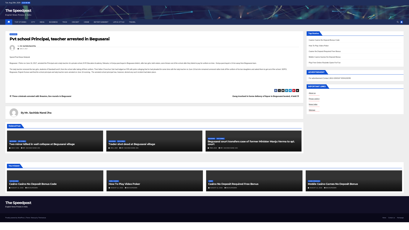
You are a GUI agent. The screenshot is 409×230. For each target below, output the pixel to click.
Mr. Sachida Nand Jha (28, 46)
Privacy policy (314, 99)
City (33, 22)
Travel (132, 22)
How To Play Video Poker (319, 46)
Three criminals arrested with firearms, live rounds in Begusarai (41, 96)
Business (53, 22)
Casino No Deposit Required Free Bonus (325, 51)
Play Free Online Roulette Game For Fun (325, 63)
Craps (211, 181)
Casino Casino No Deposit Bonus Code (324, 40)
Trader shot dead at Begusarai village (131, 144)
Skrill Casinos (113, 181)
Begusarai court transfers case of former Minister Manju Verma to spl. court (251, 143)
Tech (64, 22)
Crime (86, 22)
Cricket (75, 22)
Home (384, 217)
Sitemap (312, 110)
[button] (398, 22)
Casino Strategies (314, 181)
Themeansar (42, 217)
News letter (313, 104)
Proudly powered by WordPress (15, 217)
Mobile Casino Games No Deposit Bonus (325, 57)
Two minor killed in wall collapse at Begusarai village (42, 144)
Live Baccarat (14, 181)
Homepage (400, 217)
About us (312, 93)
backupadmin (32, 188)
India (42, 22)
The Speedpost (18, 10)
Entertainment (101, 22)
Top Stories (20, 22)
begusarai (13, 34)
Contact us (391, 217)
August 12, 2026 (17, 188)
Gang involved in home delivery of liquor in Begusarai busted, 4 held (264, 96)
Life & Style (118, 22)
